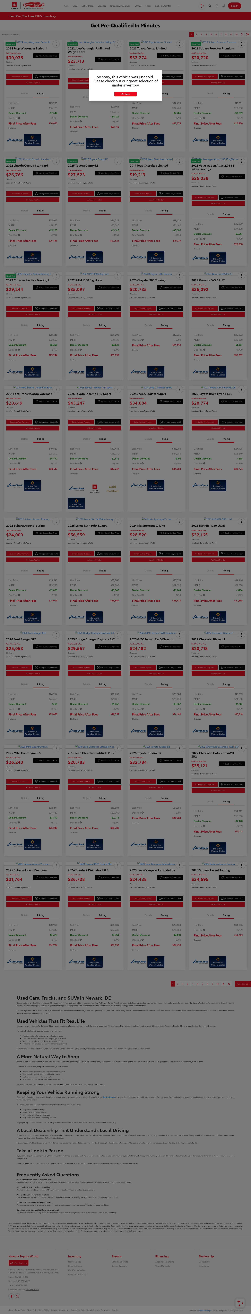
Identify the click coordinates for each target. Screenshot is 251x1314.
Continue (125, 94)
